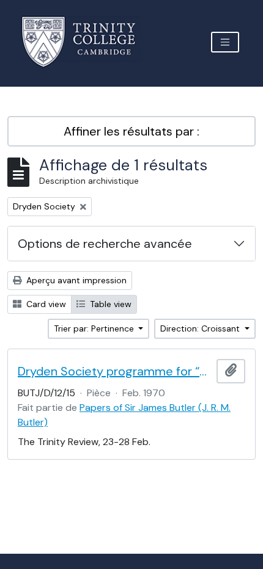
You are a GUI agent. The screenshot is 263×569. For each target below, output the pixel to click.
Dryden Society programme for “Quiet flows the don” (115, 371)
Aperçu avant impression (75, 280)
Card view (45, 304)
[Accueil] (85, 42)
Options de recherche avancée (105, 244)
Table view (109, 304)
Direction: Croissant (201, 328)
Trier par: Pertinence (95, 328)
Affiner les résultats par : (131, 131)
